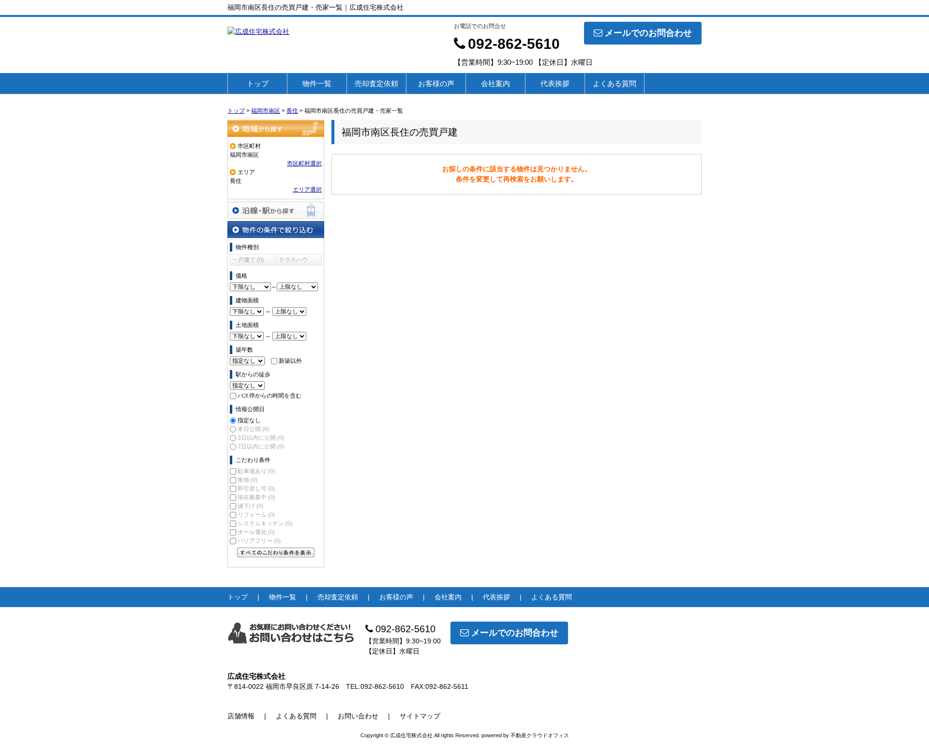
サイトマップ (420, 716)
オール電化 (256, 532)
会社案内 (495, 83)
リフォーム (256, 514)
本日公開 (253, 429)
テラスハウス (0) (293, 261)
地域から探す (275, 128)
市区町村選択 (304, 163)
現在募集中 (256, 497)
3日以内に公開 (261, 437)
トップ (258, 83)
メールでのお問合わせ (648, 33)
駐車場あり (256, 471)
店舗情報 (241, 716)
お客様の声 (436, 83)
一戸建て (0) (248, 259)
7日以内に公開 (261, 446)
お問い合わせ (358, 716)
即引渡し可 (256, 488)
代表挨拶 (554, 83)
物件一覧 (316, 83)
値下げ (250, 506)
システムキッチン (265, 523)
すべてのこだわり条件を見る (276, 552)
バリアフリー (259, 540)
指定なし (249, 420)
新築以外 (290, 360)
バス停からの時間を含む (269, 395)
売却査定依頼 (376, 83)
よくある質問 (614, 83)
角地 (247, 479)
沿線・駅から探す (275, 210)
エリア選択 (307, 189)
